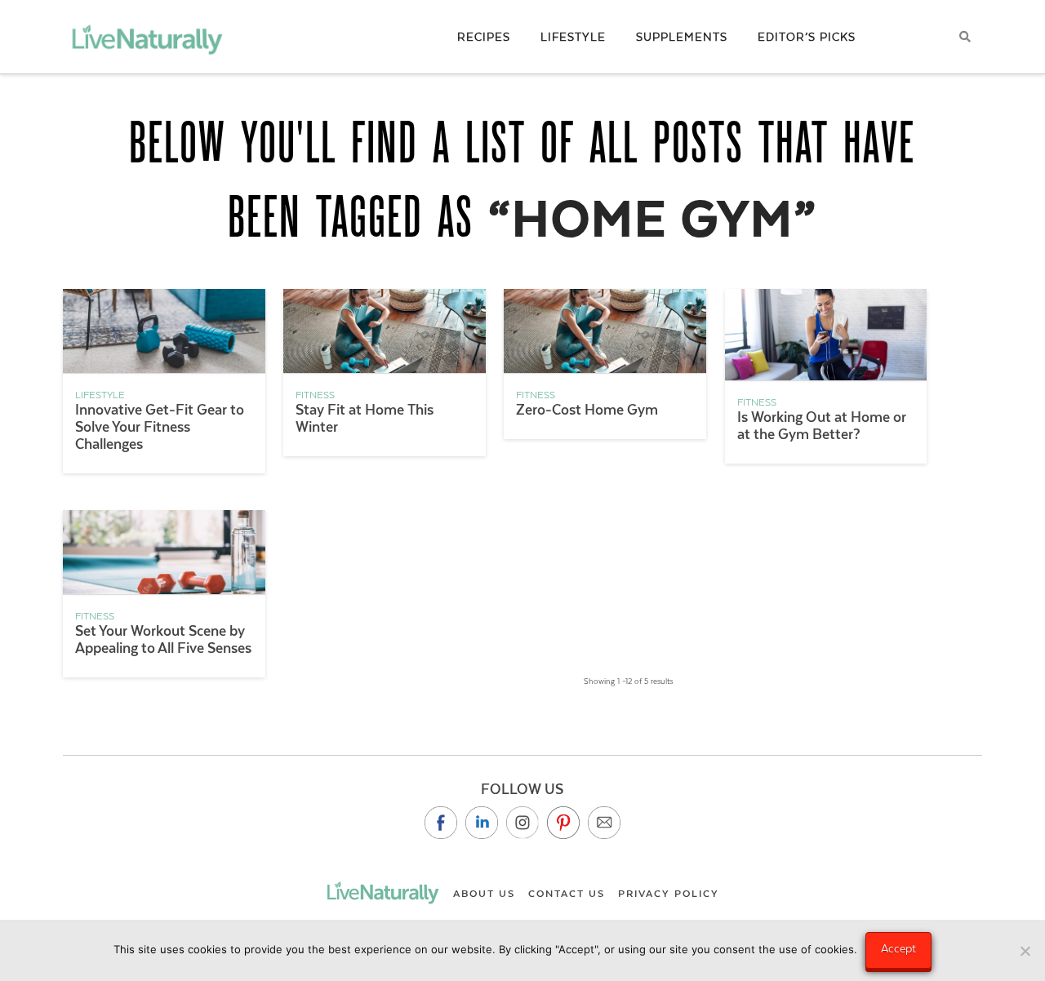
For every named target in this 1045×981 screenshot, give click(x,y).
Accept (898, 948)
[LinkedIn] (481, 822)
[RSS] (604, 822)
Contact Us (566, 893)
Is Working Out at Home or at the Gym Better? (821, 425)
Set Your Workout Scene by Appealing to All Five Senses (163, 639)
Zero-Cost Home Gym (587, 410)
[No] (1024, 951)
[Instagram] (522, 822)
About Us (484, 893)
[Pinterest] (563, 822)
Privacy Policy (668, 893)
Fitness (315, 395)
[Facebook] (441, 822)
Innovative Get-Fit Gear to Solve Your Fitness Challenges (159, 427)
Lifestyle (100, 395)
